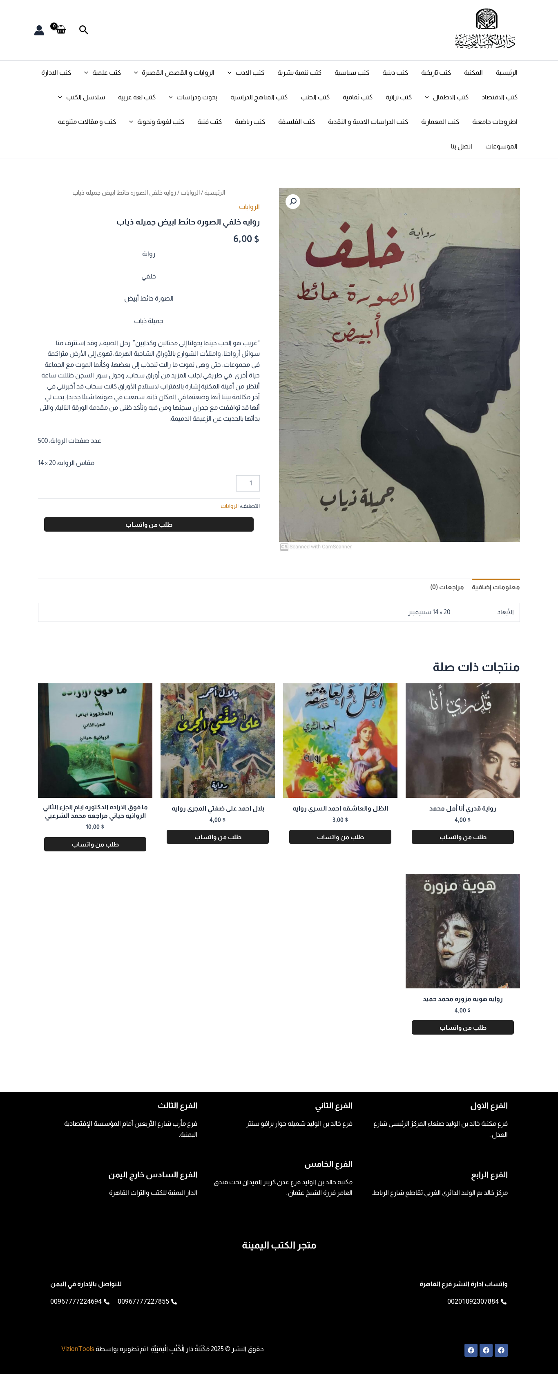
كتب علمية (106, 72)
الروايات (190, 192)
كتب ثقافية (358, 97)
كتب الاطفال (451, 97)
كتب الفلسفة (296, 121)
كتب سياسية (352, 72)
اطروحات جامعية (495, 121)
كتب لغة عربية (137, 97)
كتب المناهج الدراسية (259, 97)
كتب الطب (315, 97)
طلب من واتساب (148, 524)
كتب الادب (250, 72)
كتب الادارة (56, 72)
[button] (83, 30)
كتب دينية (395, 72)
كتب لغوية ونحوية (160, 121)
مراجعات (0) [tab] (447, 587)
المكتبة (473, 72)
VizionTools (77, 1348)
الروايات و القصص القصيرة (178, 72)
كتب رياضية (250, 121)
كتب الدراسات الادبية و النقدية (368, 121)
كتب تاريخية (436, 72)
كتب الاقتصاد (500, 97)
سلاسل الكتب (85, 97)
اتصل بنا (461, 146)
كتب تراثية (399, 97)
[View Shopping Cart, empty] (61, 30)
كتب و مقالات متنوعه (87, 121)
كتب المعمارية (440, 121)
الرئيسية (507, 72)
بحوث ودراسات (196, 97)
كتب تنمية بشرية (299, 72)
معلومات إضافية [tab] (496, 587)
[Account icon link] (39, 30)
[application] (232, 73)
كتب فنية (209, 121)
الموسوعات (501, 146)
